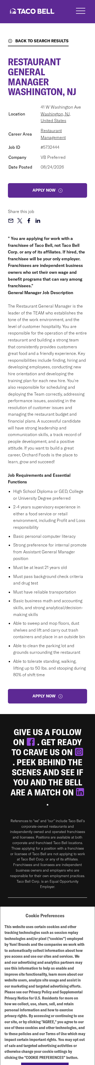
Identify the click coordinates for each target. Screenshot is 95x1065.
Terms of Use (56, 1033)
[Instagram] (79, 752)
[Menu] (80, 11)
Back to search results (42, 40)
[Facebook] (31, 742)
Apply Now (43, 695)
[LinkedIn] (80, 792)
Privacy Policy (40, 991)
